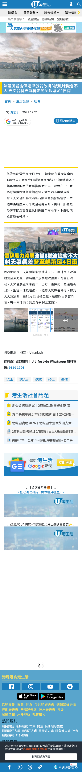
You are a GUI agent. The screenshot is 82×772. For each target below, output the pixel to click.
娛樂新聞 (48, 19)
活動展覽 (8, 704)
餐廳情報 (8, 714)
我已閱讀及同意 (41, 756)
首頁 (8, 101)
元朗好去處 (10, 709)
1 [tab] (32, 23)
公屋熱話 (33, 19)
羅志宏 (14, 112)
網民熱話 (8, 726)
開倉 (29, 704)
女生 (10, 379)
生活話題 (22, 101)
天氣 (39, 379)
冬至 (52, 379)
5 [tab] (48, 23)
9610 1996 (16, 367)
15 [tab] (40, 32)
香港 (65, 379)
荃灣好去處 (28, 709)
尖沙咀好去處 (44, 704)
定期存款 (63, 19)
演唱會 (12, 12)
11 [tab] (48, 28)
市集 (20, 704)
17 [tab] (48, 32)
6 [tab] (51, 23)
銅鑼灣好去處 (66, 704)
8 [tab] (36, 28)
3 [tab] (40, 23)
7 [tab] (32, 28)
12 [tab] (51, 28)
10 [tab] (44, 28)
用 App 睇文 (67, 120)
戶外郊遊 (23, 714)
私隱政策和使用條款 (35, 749)
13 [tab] (32, 32)
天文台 (24, 379)
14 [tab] (36, 32)
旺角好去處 (47, 709)
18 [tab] (51, 32)
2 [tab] (36, 23)
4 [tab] (44, 23)
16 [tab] (44, 32)
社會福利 (38, 714)
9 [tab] (40, 28)
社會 (37, 101)
